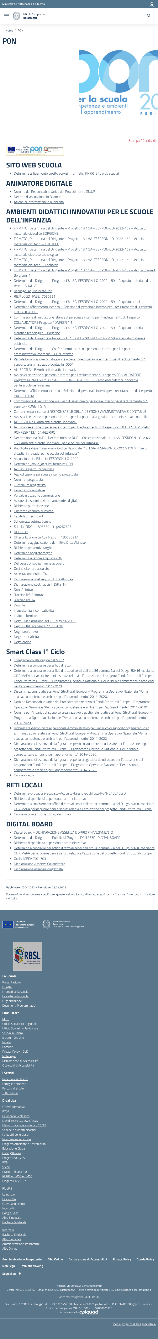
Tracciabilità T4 (24, 600)
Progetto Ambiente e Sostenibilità (24, 1143)
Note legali (9, 1056)
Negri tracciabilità (26, 636)
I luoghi (7, 987)
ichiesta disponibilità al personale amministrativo (51, 842)
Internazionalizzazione (16, 1139)
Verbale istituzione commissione (37, 495)
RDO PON (21, 532)
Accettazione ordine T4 (30, 573)
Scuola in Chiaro (12, 1033)
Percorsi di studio (13, 1088)
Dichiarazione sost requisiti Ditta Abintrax (43, 579)
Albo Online (9, 1248)
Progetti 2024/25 (13, 1157)
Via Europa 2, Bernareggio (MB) (84, 1286)
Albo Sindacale (11, 1217)
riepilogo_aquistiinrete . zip (33, 291)
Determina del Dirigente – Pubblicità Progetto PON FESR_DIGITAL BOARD (67, 837)
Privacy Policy (122, 1259)
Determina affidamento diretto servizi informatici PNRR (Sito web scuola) (66, 173)
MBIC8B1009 (92, 1297)
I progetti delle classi (15, 1134)
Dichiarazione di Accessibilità (20, 1060)
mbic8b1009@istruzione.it (60, 1290)
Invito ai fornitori (26, 615)
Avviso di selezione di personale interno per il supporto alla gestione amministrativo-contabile (81, 416)
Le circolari (9, 1199)
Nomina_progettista (28, 479)
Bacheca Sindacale (14, 1222)
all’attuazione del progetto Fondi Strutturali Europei (116, 809)
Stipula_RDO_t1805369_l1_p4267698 (42, 526)
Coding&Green (11, 1153)
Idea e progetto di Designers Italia (134, 1324)
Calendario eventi (13, 1203)
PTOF (5, 1111)
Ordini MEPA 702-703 (30, 858)
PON (5, 1162)
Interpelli (8, 1208)
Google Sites (10, 1213)
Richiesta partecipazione (31, 505)
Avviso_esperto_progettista (34, 469)
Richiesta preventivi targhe (33, 547)
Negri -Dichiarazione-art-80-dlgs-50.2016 (45, 620)
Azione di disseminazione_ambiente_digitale (46, 500)
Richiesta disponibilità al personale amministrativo (50, 798)
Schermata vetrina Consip (32, 521)
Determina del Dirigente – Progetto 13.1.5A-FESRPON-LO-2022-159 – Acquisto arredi (77, 301)
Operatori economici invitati (34, 511)
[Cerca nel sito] (149, 16)
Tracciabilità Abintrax (29, 594)
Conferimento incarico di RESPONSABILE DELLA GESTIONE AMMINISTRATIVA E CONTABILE (80, 411)
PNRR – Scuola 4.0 (14, 1171)
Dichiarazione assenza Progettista (38, 869)
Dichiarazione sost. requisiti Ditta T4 (40, 584)
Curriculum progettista (30, 484)
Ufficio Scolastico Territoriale (20, 1028)
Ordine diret (22, 775)
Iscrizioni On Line (13, 1037)
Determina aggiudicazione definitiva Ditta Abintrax (50, 542)
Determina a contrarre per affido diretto (42, 665)
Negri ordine (22, 641)
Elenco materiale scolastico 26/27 (24, 1125)
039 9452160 (27, 1290)
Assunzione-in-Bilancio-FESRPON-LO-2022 (46, 458)
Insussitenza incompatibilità (34, 610)
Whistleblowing (32, 1265)
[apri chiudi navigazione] (6, 16)
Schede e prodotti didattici (19, 1130)
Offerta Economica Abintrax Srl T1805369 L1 (46, 537)
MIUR (5, 1019)
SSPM (6, 1167)
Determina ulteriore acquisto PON (38, 558)
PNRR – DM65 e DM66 (17, 1176)
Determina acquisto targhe (33, 552)
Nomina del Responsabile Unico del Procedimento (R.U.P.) (55, 191)
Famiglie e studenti (14, 1083)
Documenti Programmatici (18, 1005)
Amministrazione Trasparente (21, 1243)
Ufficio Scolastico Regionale (19, 1023)
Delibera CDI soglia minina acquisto (39, 563)
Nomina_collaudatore (29, 490)
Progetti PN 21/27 (14, 1181)
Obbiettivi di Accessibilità (18, 1065)
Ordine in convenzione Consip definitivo (42, 814)
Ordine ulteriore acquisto (31, 568)
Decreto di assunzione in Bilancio (37, 196)
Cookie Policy (145, 1259)
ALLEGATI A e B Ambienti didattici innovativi (45, 369)
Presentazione (11, 982)
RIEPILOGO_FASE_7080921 (34, 296)
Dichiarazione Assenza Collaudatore (39, 863)
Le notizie (8, 1194)
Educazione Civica (13, 1148)
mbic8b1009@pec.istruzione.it (133, 1290)
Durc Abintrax (24, 589)
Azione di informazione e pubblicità (39, 202)
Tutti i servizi (10, 1093)
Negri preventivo (26, 631)
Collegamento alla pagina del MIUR (39, 660)
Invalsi (6, 1042)
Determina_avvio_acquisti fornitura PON (43, 463)
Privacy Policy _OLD (15, 1051)
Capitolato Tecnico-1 (28, 516)
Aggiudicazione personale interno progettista (46, 474)
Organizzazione (12, 1001)
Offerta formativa (13, 1106)
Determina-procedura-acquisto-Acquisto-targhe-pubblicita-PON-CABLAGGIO (70, 793)
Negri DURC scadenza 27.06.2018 (38, 626)
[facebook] (20, 1273)
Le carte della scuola (15, 996)
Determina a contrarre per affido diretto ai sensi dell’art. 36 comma (62, 803)
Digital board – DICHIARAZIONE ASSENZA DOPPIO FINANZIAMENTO (63, 832)
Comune (7, 1046)
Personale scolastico (15, 1079)
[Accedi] (152, 4)
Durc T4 (19, 605)
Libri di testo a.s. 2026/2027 (20, 1120)
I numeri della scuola (15, 991)
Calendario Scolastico (15, 1116)
